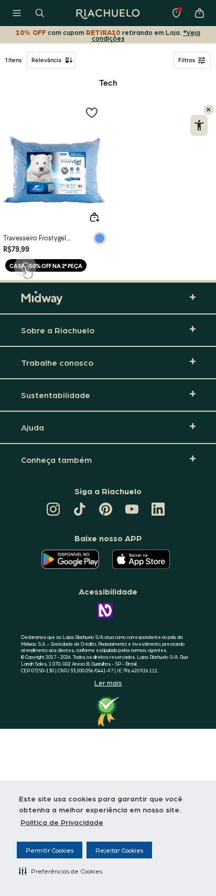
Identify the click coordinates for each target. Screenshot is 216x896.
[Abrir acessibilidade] (199, 125)
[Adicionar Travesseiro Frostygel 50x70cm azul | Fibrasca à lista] (92, 112)
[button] (60, 871)
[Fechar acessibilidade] (208, 109)
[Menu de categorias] (16, 13)
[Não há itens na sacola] (199, 13)
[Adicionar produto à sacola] (94, 217)
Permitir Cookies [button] (49, 850)
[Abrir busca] (39, 13)
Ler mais (108, 682)
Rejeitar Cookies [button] (119, 850)
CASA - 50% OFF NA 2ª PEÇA (45, 265)
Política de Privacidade (61, 822)
